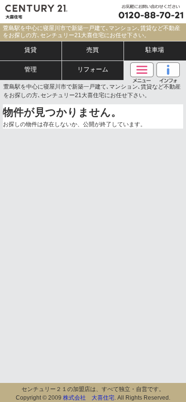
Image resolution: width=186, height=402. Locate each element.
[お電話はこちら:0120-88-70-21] (149, 11)
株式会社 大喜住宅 (88, 397)
